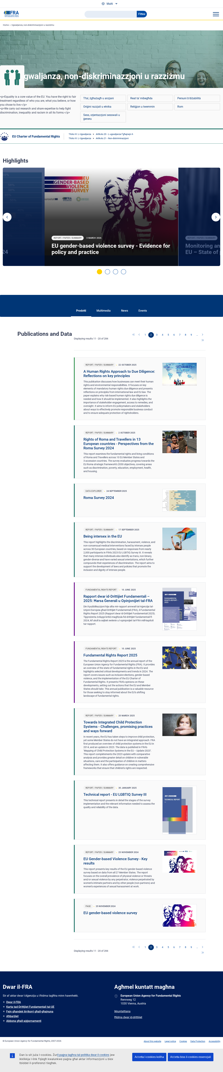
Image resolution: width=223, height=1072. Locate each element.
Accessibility (214, 1041)
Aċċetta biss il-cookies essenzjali (190, 1056)
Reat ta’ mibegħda (141, 98)
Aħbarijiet (12, 1016)
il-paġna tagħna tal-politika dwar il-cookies (83, 1054)
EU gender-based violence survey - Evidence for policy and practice (111, 248)
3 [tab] (115, 271)
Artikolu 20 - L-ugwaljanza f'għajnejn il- (114, 134)
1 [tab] (99, 271)
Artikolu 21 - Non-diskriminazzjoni (112, 138)
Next (216, 217)
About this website (152, 1041)
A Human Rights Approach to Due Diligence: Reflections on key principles (119, 373)
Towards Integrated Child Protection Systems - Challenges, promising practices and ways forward (118, 726)
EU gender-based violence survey (110, 913)
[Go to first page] (134, 335)
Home (6, 25)
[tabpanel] (111, 217)
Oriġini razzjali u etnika (97, 106)
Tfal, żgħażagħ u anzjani (98, 98)
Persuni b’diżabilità (189, 98)
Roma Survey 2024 (98, 498)
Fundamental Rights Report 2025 (110, 655)
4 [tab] (123, 271)
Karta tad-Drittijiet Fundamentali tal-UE (30, 1006)
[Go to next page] (203, 335)
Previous (7, 217)
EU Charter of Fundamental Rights (36, 136)
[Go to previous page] (139, 335)
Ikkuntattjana (122, 1011)
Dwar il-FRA (13, 1002)
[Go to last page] (203, 340)
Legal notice (170, 1041)
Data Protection (197, 1041)
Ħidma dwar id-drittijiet (128, 1017)
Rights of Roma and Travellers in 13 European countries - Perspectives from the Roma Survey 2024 (118, 443)
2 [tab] (107, 271)
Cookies (183, 1041)
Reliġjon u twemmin (142, 106)
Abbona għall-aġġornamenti (23, 1021)
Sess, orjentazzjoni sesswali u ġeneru (101, 116)
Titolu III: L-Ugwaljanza (80, 134)
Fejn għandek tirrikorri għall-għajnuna (29, 1011)
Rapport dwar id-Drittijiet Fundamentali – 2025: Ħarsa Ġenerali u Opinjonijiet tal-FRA (118, 598)
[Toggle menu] (216, 14)
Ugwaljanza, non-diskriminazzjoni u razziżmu (32, 25)
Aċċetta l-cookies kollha (149, 1056)
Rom (180, 106)
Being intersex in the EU (102, 536)
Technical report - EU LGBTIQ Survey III (115, 794)
